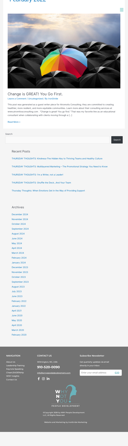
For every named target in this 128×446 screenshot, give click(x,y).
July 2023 (17, 291)
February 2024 (19, 257)
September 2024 (20, 229)
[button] (122, 10)
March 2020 (18, 330)
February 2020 (19, 334)
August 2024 (18, 233)
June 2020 (17, 315)
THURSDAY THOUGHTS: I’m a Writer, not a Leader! (37, 174)
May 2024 (17, 243)
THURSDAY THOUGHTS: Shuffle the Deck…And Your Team (41, 182)
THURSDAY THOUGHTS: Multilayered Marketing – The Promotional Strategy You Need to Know (60, 166)
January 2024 (19, 262)
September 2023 (20, 282)
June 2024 (17, 238)
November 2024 (20, 219)
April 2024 (17, 248)
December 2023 (20, 267)
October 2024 (19, 224)
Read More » (14, 121)
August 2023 (18, 286)
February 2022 (19, 301)
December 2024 (20, 214)
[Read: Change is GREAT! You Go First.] (64, 51)
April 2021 (17, 310)
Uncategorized (35, 98)
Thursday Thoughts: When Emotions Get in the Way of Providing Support (48, 190)
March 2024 (18, 253)
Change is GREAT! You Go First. (35, 94)
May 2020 (17, 320)
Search (8, 134)
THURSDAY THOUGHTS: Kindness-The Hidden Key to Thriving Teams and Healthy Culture (57, 158)
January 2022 (19, 306)
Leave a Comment (17, 98)
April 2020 (17, 325)
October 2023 (19, 277)
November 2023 (20, 272)
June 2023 (17, 296)
